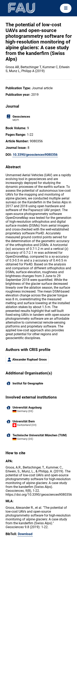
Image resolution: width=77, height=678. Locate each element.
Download (25, 534)
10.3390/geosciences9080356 (35, 155)
